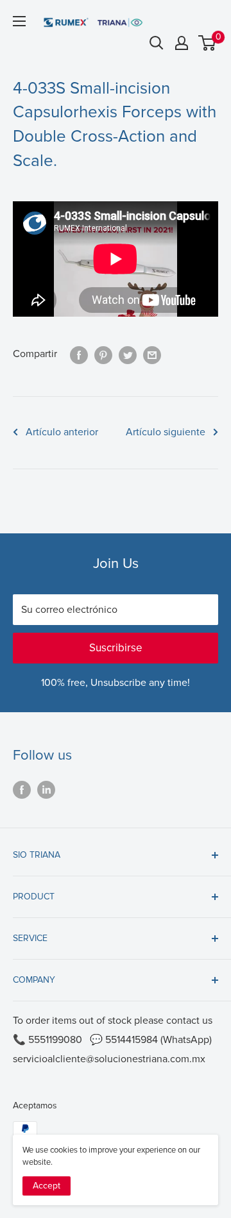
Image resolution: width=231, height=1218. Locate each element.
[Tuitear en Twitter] (128, 354)
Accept (46, 1185)
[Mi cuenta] (181, 43)
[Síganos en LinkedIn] (46, 789)
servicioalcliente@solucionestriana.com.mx (109, 1059)
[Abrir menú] (19, 21)
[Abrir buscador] (157, 43)
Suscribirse (115, 648)
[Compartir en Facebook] (79, 354)
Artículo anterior (62, 432)
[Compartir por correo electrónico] (152, 354)
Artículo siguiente (165, 432)
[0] (208, 43)
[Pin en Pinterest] (103, 354)
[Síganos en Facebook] (22, 789)
